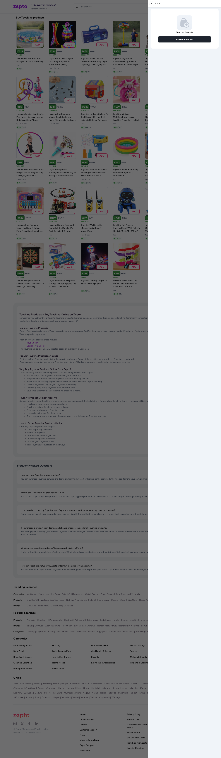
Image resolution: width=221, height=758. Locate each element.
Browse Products (184, 39)
